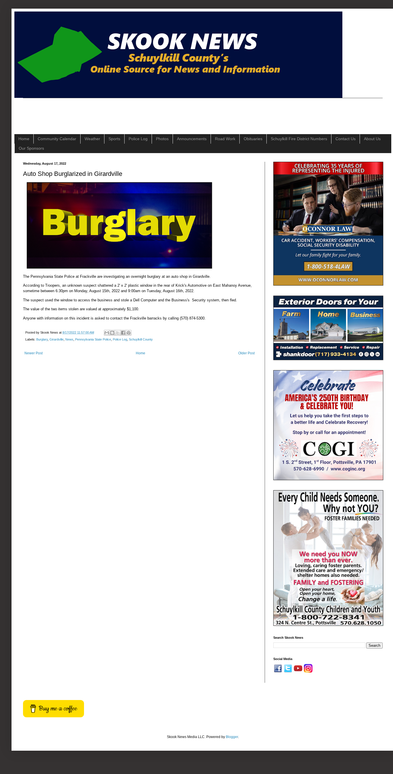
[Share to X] (118, 333)
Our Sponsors (31, 148)
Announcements (192, 138)
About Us (372, 138)
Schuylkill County (141, 339)
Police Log (138, 138)
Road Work (225, 138)
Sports (114, 138)
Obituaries (253, 138)
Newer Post (33, 353)
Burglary (42, 339)
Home (23, 138)
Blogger (232, 737)
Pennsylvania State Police (93, 339)
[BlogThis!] (112, 333)
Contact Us (345, 138)
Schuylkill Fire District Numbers (299, 138)
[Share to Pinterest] (128, 333)
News (69, 339)
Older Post (246, 353)
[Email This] (107, 333)
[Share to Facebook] (123, 333)
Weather (92, 138)
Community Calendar (57, 138)
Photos (162, 138)
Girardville (56, 339)
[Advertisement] (127, 111)
